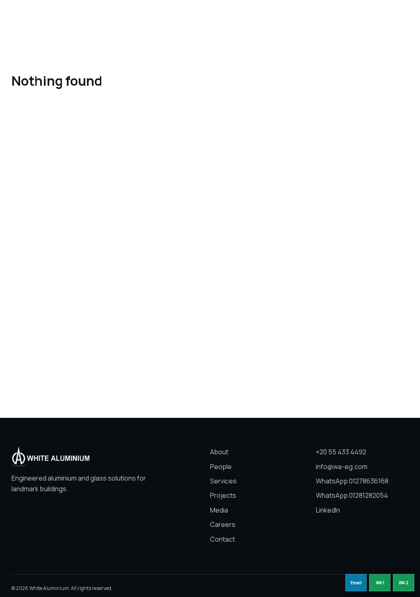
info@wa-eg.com (342, 466)
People (168, 18)
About (138, 18)
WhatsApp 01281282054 (352, 495)
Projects (236, 18)
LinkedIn (328, 510)
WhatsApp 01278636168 (352, 480)
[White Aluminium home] (60, 18)
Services (201, 18)
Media (268, 18)
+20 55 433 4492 (341, 451)
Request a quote (379, 17)
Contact (222, 539)
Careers (299, 18)
